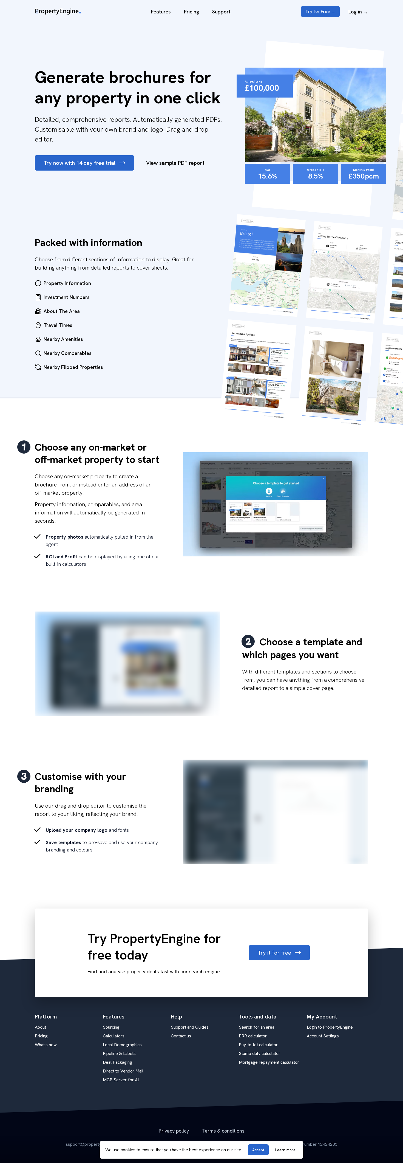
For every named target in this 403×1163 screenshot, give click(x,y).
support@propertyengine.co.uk (95, 1144)
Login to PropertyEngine (330, 1027)
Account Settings (323, 1036)
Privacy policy (174, 1131)
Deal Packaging (117, 1062)
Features (161, 12)
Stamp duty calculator (259, 1053)
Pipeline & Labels (119, 1053)
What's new (46, 1045)
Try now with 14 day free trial (79, 162)
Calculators (113, 1036)
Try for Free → (320, 11)
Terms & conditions (223, 1131)
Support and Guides (190, 1027)
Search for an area (256, 1027)
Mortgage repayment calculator (269, 1062)
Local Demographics (122, 1045)
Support (221, 12)
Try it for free (274, 952)
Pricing (191, 12)
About (40, 1027)
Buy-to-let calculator (258, 1045)
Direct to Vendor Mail (123, 1071)
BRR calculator (253, 1036)
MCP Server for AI (121, 1080)
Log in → (358, 12)
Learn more (285, 1149)
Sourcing (111, 1027)
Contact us (181, 1036)
